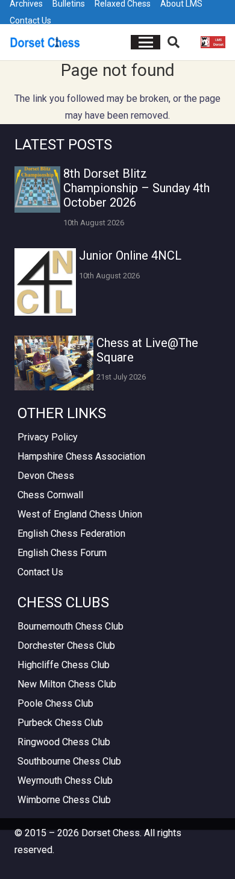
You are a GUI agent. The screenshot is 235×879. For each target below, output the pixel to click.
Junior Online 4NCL (130, 255)
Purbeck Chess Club (60, 722)
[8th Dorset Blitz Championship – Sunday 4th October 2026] (37, 189)
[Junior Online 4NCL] (45, 282)
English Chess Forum (62, 552)
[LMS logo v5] (213, 42)
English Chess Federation (71, 533)
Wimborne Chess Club (64, 799)
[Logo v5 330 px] (45, 42)
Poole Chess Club (55, 703)
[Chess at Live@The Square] (53, 363)
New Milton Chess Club (66, 684)
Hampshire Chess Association (81, 456)
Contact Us (30, 20)
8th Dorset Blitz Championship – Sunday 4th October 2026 (136, 188)
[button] (146, 42)
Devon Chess (45, 475)
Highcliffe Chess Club (63, 665)
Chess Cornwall (50, 495)
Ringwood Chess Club (63, 742)
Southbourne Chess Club (69, 761)
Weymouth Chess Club (65, 780)
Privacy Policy (47, 437)
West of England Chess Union (79, 514)
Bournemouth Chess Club (70, 626)
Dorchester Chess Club (66, 645)
